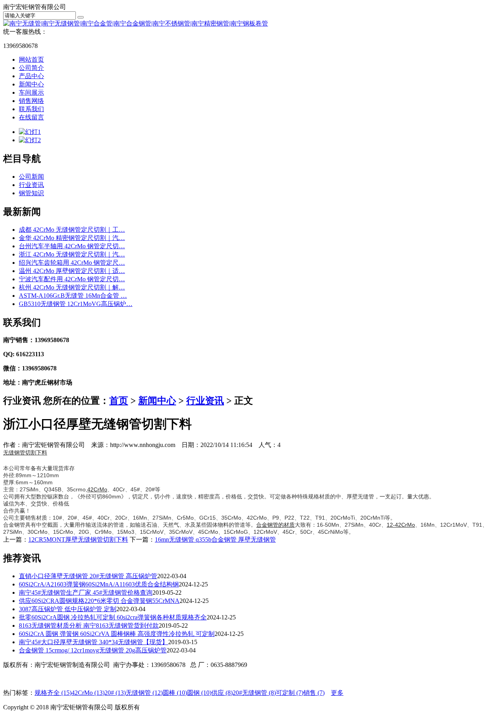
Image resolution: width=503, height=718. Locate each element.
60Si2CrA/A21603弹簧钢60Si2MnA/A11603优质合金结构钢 (99, 584)
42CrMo (97, 489)
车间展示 (31, 92)
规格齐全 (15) (53, 692)
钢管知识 (31, 193)
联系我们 (31, 109)
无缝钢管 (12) (144, 692)
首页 (118, 401)
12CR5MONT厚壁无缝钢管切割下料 (78, 539)
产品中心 (31, 76)
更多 (337, 692)
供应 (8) (222, 692)
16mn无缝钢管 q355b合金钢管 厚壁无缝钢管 (215, 539)
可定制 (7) (289, 692)
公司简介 (31, 67)
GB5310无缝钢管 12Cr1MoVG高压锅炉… (75, 303)
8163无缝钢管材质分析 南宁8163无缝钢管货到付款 (89, 625)
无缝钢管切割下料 (25, 452)
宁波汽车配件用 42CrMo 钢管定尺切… (72, 279)
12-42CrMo (401, 525)
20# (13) (115, 692)
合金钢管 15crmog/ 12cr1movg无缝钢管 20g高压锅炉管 (93, 650)
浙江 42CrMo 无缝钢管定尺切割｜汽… (72, 254)
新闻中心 (31, 84)
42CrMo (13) (88, 692)
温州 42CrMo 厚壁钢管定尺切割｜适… (72, 270)
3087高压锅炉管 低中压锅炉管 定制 (67, 609)
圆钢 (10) (199, 692)
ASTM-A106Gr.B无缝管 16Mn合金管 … (73, 295)
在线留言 (31, 117)
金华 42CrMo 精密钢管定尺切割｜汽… (72, 237)
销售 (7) (314, 692)
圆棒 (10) (175, 692)
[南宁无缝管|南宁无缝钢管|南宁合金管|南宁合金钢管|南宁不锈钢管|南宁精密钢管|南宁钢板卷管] (135, 23)
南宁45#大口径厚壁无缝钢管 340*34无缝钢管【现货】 (93, 642)
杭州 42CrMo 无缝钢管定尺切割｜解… (72, 287)
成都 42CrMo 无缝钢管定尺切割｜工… (72, 229)
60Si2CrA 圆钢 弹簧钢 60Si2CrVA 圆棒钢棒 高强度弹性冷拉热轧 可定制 (117, 633)
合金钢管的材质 (275, 525)
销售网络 (31, 100)
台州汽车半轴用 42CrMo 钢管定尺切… (72, 246)
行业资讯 (31, 184)
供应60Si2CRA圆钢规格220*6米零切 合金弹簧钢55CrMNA (99, 600)
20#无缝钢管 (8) (254, 692)
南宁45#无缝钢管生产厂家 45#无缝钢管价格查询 (85, 592)
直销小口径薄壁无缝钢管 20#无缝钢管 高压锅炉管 (88, 576)
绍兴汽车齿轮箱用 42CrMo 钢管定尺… (72, 262)
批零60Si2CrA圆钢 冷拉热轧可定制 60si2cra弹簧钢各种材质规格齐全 (113, 617)
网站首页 (31, 59)
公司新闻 (31, 176)
